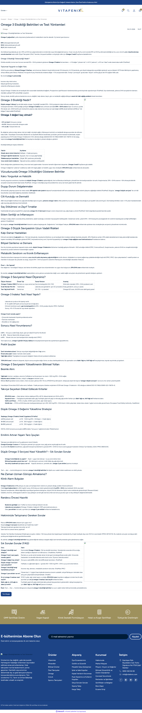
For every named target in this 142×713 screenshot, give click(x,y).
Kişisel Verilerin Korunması (82, 674)
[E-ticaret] (71, 711)
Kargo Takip (76, 689)
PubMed (126, 62)
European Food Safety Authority (121, 403)
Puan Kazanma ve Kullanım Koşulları (82, 678)
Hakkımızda (100, 660)
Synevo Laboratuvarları (60, 557)
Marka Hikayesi (101, 664)
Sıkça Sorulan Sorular (80, 683)
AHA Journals (78, 488)
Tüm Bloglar (6, 594)
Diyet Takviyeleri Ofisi (26, 54)
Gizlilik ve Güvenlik (79, 664)
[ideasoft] (60, 711)
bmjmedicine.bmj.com (38, 239)
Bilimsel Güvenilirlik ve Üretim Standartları (104, 671)
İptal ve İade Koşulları (80, 670)
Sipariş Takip (76, 686)
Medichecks (54, 429)
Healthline (10, 221)
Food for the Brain (39, 333)
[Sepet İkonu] (140, 10)
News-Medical (18, 72)
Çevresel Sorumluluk (103, 676)
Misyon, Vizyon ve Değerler (106, 667)
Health (48, 575)
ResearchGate (93, 490)
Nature (81, 260)
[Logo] (71, 9)
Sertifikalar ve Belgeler (104, 683)
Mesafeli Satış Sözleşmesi (81, 667)
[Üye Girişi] (134, 10)
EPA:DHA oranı (67, 168)
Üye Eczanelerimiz (79, 660)
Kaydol (135, 636)
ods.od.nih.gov (101, 201)
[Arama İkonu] (128, 10)
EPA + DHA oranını (62, 107)
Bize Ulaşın (100, 686)
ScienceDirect (99, 247)
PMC (29, 239)
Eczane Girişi (100, 689)
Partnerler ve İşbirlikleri (104, 679)
